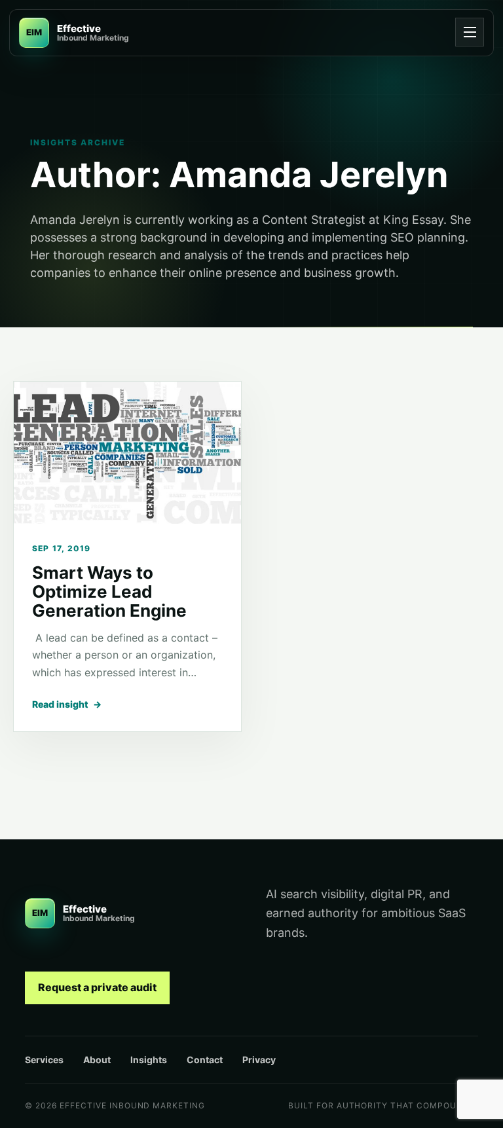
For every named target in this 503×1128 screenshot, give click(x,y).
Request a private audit (97, 987)
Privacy (259, 1059)
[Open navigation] (469, 32)
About (97, 1059)
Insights (148, 1059)
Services (44, 1059)
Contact (205, 1059)
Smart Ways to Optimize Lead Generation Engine (109, 591)
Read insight (67, 704)
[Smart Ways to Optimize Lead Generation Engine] (127, 453)
